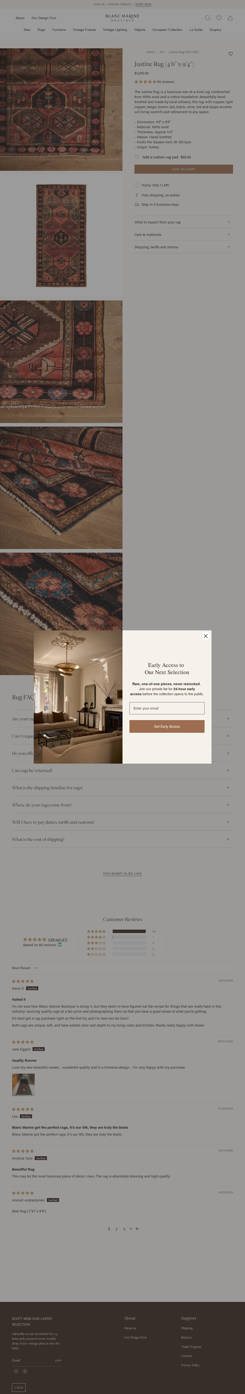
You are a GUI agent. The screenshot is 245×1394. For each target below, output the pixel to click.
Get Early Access (167, 726)
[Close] (206, 636)
